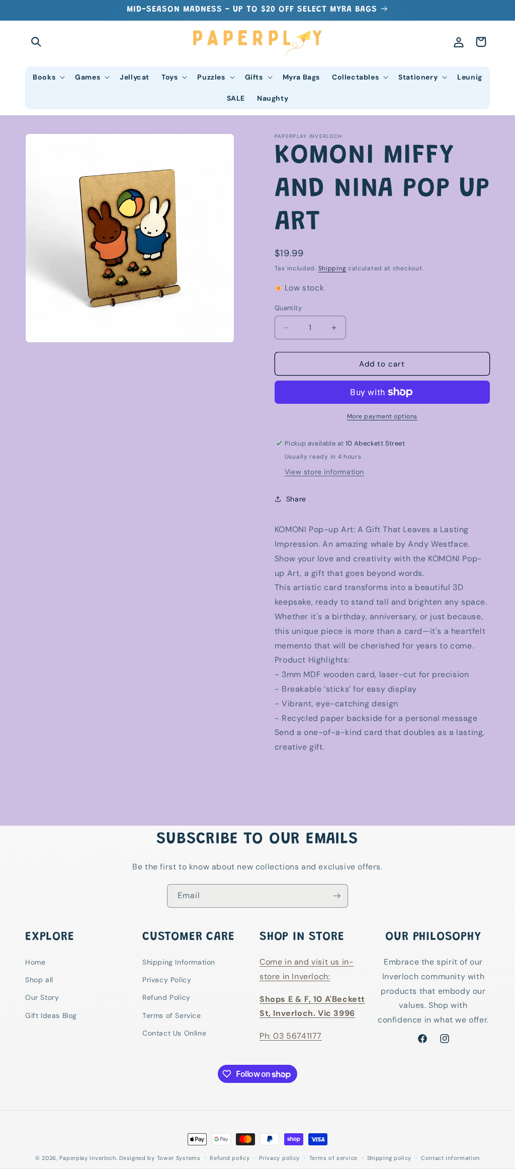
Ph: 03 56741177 (291, 1036)
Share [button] (296, 498)
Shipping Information (178, 962)
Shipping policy (389, 1157)
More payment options (382, 416)
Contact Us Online (174, 1033)
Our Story (42, 997)
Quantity (288, 308)
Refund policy (229, 1157)
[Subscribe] (336, 896)
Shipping (332, 268)
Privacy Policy (166, 979)
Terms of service (333, 1157)
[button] (36, 42)
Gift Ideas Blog (51, 1015)
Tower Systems (179, 1157)
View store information (324, 471)
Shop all (39, 979)
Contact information (450, 1157)
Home (35, 962)
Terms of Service (171, 1015)
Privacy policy (279, 1157)
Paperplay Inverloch (87, 1157)
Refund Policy (166, 997)
